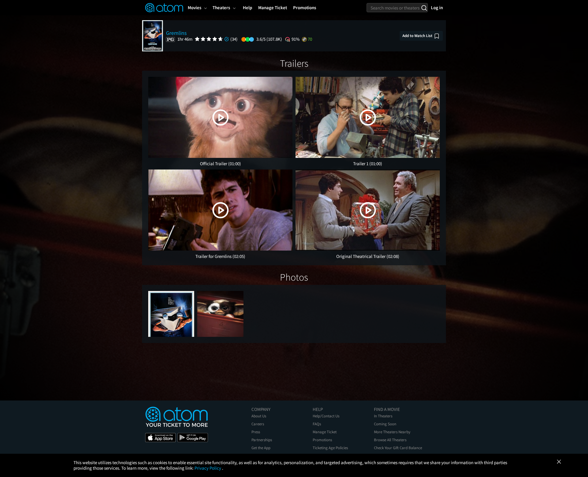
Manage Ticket (325, 431)
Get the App (260, 447)
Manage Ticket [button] (272, 7)
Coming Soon (385, 424)
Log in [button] (437, 7)
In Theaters (383, 416)
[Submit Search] (424, 7)
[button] (220, 117)
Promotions (322, 439)
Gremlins (176, 32)
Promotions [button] (304, 7)
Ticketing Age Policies (330, 447)
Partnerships (261, 439)
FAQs (317, 424)
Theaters (221, 7)
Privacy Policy (208, 468)
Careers (257, 424)
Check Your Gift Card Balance (398, 447)
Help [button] (247, 7)
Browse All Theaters (390, 439)
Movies (194, 7)
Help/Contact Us (326, 416)
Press (255, 431)
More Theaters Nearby (392, 431)
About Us (258, 416)
